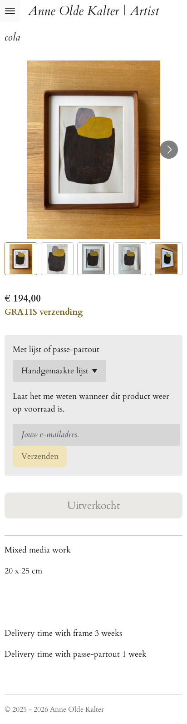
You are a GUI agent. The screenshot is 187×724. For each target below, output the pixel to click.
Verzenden (40, 456)
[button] (21, 258)
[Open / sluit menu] (10, 11)
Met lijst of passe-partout (56, 349)
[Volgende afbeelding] (169, 150)
